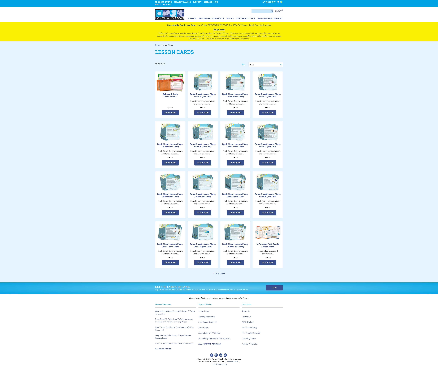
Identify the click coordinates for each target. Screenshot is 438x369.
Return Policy (203, 311)
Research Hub (211, 2)
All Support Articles (209, 344)
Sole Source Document (207, 322)
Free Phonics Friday (249, 328)
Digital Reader (163, 5)
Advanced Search (279, 11)
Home (157, 45)
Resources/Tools (245, 18)
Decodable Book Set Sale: (181, 25)
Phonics (192, 18)
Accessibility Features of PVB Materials (214, 339)
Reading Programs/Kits (211, 18)
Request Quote (163, 2)
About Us (245, 311)
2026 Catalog (247, 322)
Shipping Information (206, 317)
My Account (269, 2)
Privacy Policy (222, 364)
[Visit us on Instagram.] (216, 355)
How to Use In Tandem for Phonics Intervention (174, 344)
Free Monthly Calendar (251, 333)
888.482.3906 (233, 362)
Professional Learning (270, 18)
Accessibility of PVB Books (209, 333)
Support (197, 2)
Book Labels (203, 328)
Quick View (170, 113)
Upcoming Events (249, 339)
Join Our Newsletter (250, 344)
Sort (243, 64)
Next (223, 274)
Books (230, 18)
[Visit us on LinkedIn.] (220, 355)
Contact (214, 364)
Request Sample (182, 2)
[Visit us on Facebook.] (211, 355)
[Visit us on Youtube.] (225, 355)
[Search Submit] (272, 11)
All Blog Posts (163, 349)
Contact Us (246, 317)
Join (274, 288)
